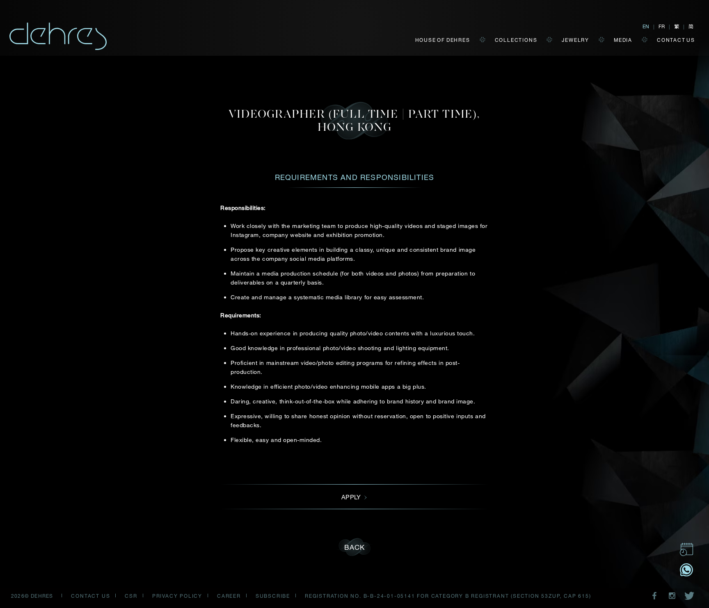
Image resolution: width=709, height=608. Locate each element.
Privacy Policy (177, 595)
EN (646, 26)
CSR (131, 595)
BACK (354, 547)
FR (662, 26)
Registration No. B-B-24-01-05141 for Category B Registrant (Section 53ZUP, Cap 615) (448, 595)
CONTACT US (676, 39)
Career (229, 595)
